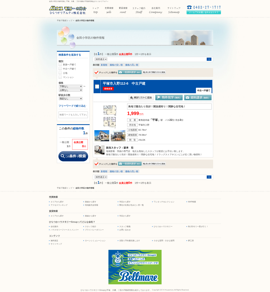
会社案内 (54, 226)
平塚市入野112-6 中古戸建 (124, 83)
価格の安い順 (116, 65)
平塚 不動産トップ (64, 20)
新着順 (104, 65)
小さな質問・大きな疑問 (164, 241)
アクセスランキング (59, 205)
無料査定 (54, 241)
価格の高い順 (131, 65)
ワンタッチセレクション (164, 202)
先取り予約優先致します (129, 241)
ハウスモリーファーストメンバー (65, 230)
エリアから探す (57, 202)
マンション (68, 77)
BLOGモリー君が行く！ (198, 226)
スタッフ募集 (125, 226)
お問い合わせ (125, 230)
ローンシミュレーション (95, 241)
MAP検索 (192, 202)
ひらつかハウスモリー (163, 226)
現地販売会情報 (91, 205)
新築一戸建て (69, 64)
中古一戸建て (69, 69)
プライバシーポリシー (94, 230)
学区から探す (125, 202)
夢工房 (191, 241)
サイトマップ (56, 244)
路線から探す (90, 202)
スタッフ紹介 (90, 226)
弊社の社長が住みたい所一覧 (131, 205)
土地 (65, 73)
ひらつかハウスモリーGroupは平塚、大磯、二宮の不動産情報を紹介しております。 (116, 290)
